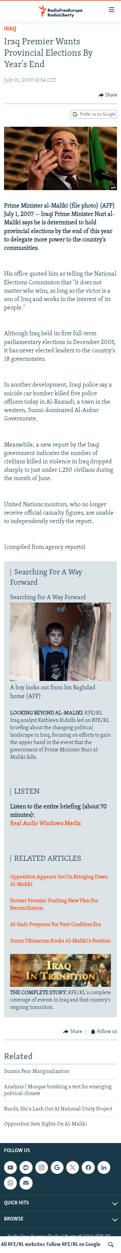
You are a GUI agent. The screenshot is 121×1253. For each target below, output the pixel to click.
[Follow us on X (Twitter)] (72, 1167)
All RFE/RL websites (23, 1244)
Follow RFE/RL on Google (73, 1244)
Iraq (10, 29)
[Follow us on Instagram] (41, 1167)
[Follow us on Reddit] (25, 1167)
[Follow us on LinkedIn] (103, 1167)
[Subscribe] (25, 1183)
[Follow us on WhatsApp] (10, 1183)
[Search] (111, 1244)
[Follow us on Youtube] (10, 1167)
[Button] (107, 95)
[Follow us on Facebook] (88, 1167)
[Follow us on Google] (57, 1167)
